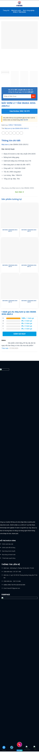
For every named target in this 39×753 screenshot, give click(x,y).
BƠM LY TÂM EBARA (19, 12)
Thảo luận (5, 348)
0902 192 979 (24, 120)
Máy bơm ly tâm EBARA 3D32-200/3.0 (10, 230)
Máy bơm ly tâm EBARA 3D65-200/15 (29, 230)
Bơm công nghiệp (28, 10)
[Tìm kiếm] (37, 4)
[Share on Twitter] (10, 133)
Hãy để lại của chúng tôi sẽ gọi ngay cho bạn (20, 91)
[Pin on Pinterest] (17, 133)
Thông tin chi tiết (11, 140)
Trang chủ (6, 10)
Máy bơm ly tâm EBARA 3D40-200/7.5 (29, 266)
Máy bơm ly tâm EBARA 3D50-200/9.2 (17, 128)
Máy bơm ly (6, 144)
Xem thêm (18, 192)
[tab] (20, 140)
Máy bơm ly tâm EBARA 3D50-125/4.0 (10, 266)
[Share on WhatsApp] (3, 133)
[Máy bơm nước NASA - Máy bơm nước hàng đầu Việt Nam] (19, 3)
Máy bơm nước (16, 10)
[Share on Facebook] (7, 133)
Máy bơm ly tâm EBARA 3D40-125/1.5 (10, 301)
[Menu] (3, 3)
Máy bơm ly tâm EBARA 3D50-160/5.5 (29, 301)
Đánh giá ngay (20, 334)
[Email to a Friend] (14, 133)
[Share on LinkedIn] (21, 133)
